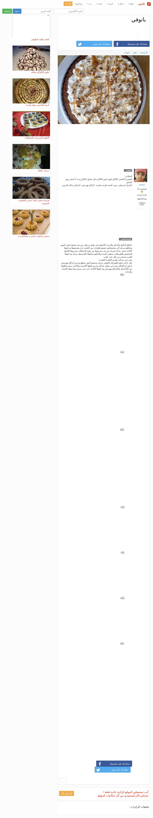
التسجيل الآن (66, 793)
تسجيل (7, 11)
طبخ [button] (132, 4)
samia (142, 184)
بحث (67, 4)
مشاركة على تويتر (101, 44)
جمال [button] (121, 4)
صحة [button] (100, 4)
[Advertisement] (104, 145)
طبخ (135, 52)
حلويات (127, 52)
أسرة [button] (110, 4)
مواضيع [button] (79, 4)
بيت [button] (90, 4)
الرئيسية (143, 52)
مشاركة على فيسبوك (137, 44)
